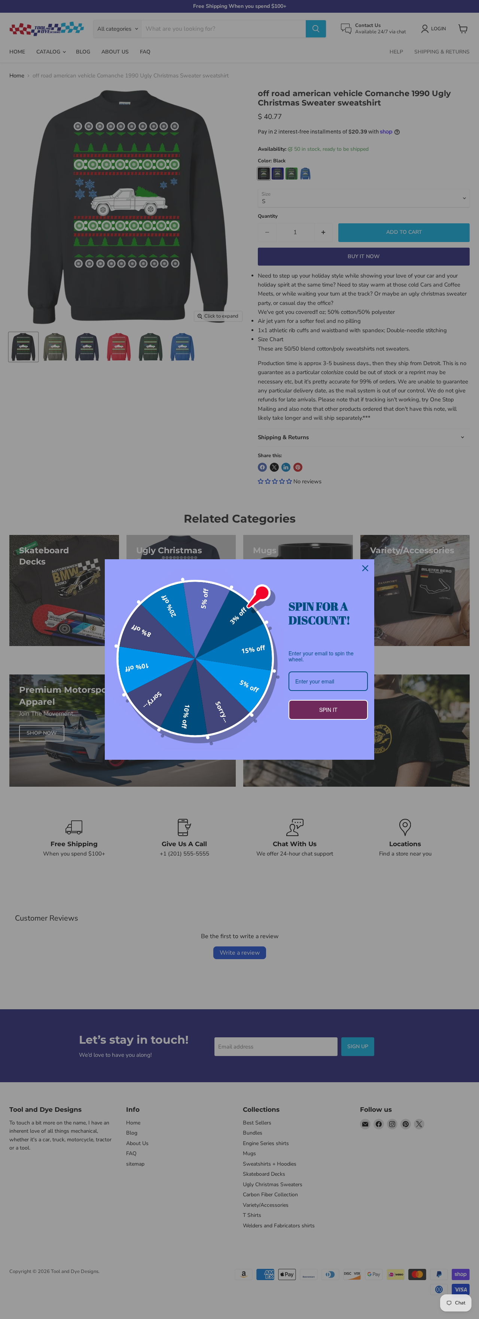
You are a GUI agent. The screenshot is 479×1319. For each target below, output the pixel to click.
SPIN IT (328, 709)
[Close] (365, 568)
